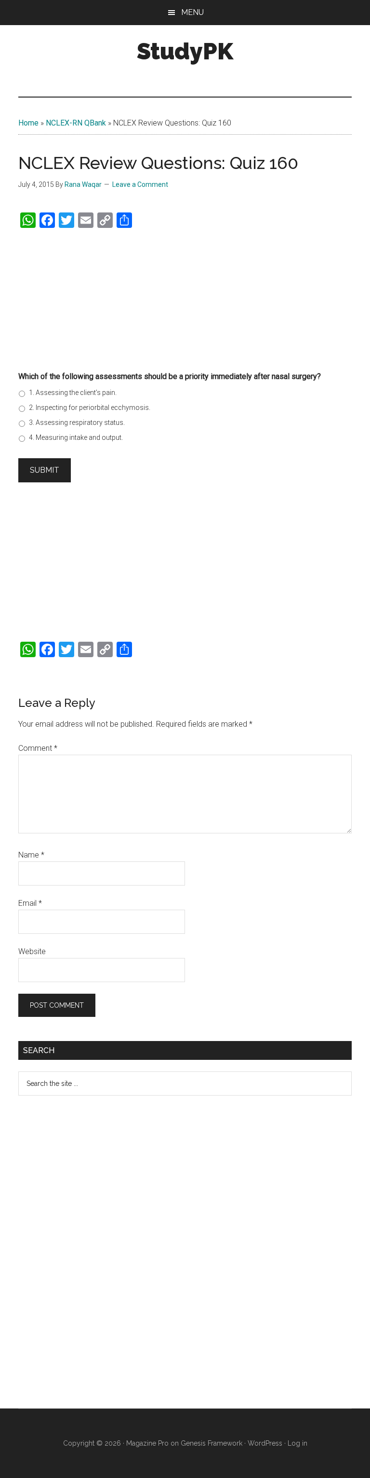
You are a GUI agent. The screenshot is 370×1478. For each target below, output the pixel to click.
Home (28, 122)
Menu (192, 12)
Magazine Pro (147, 1443)
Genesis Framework (211, 1443)
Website (32, 951)
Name (31, 854)
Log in (297, 1443)
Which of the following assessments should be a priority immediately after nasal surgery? (169, 376)
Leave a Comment (140, 184)
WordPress (265, 1443)
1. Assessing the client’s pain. (73, 392)
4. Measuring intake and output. (76, 437)
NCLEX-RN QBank (76, 122)
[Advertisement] (185, 298)
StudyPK (185, 51)
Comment (37, 748)
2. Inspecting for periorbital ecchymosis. (89, 407)
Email (30, 903)
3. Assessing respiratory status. (77, 422)
